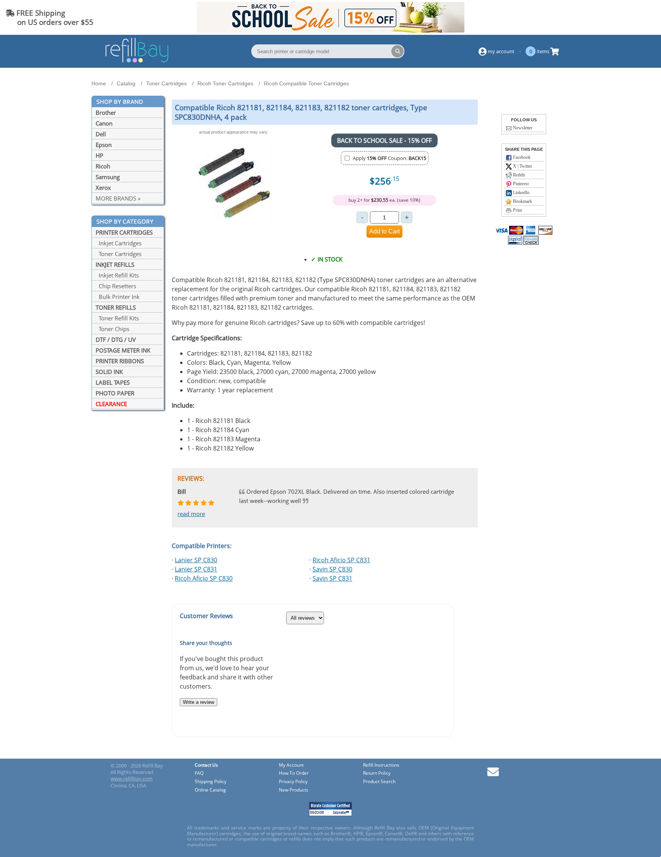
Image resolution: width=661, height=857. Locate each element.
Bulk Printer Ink (118, 296)
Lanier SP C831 (196, 569)
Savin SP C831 (332, 578)
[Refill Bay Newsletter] (493, 774)
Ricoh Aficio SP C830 (204, 578)
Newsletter (522, 128)
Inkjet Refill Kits (117, 275)
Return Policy (377, 773)
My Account (291, 765)
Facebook (521, 157)
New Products (293, 790)
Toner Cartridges (119, 254)
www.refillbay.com (132, 778)
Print (517, 210)
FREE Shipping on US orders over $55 (49, 17)
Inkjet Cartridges (119, 243)
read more (191, 513)
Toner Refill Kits (117, 318)
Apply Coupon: (389, 158)
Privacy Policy (293, 782)
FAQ (199, 773)
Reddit (518, 175)
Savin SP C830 (332, 569)
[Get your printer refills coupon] (330, 30)
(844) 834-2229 (628, 17)
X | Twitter (522, 166)
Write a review (198, 702)
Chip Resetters (116, 286)
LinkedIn (520, 192)
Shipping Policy (210, 782)
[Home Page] (136, 61)
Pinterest (520, 183)
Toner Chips (112, 329)
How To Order (294, 773)
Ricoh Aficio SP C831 (341, 560)
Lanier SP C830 (196, 560)
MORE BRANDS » (118, 198)
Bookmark (522, 201)
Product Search (379, 782)
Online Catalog (210, 790)
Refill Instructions (381, 765)
